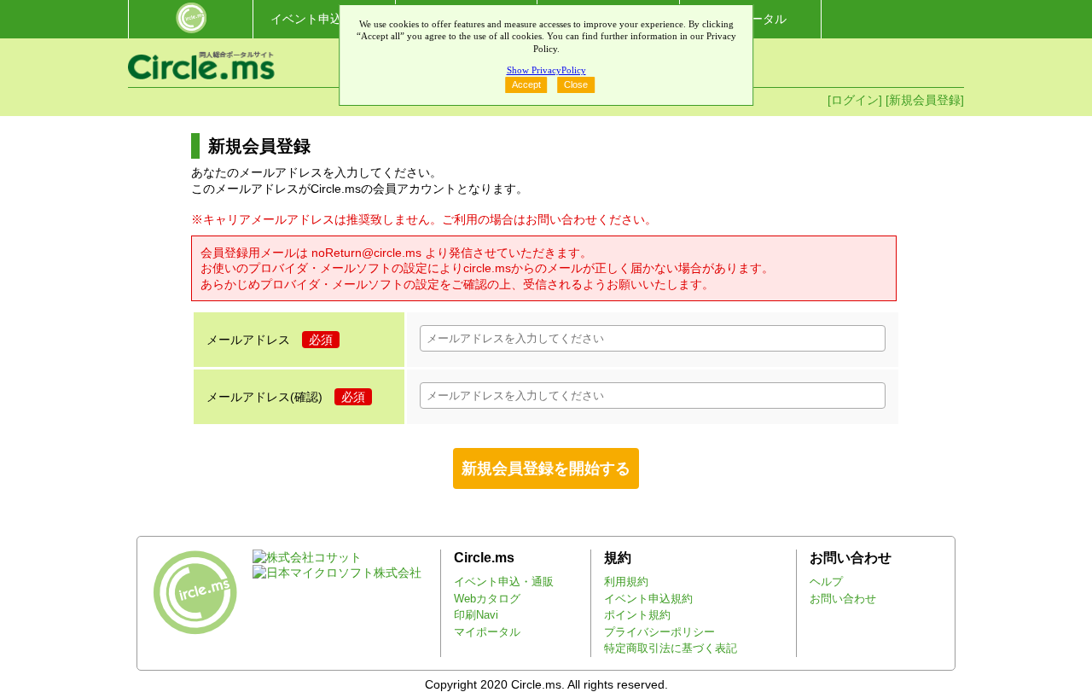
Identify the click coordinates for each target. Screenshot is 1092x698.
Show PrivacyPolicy (546, 70)
